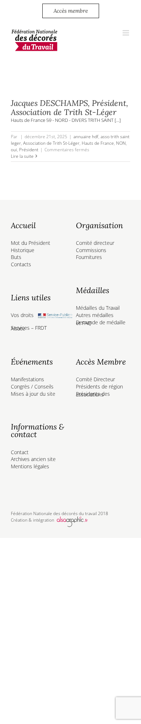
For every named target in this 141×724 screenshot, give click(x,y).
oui (14, 150)
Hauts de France (98, 143)
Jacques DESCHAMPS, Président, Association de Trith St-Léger (69, 107)
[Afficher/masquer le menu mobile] (126, 33)
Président (28, 150)
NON (121, 143)
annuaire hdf (85, 136)
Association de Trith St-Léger (51, 143)
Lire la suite (22, 156)
